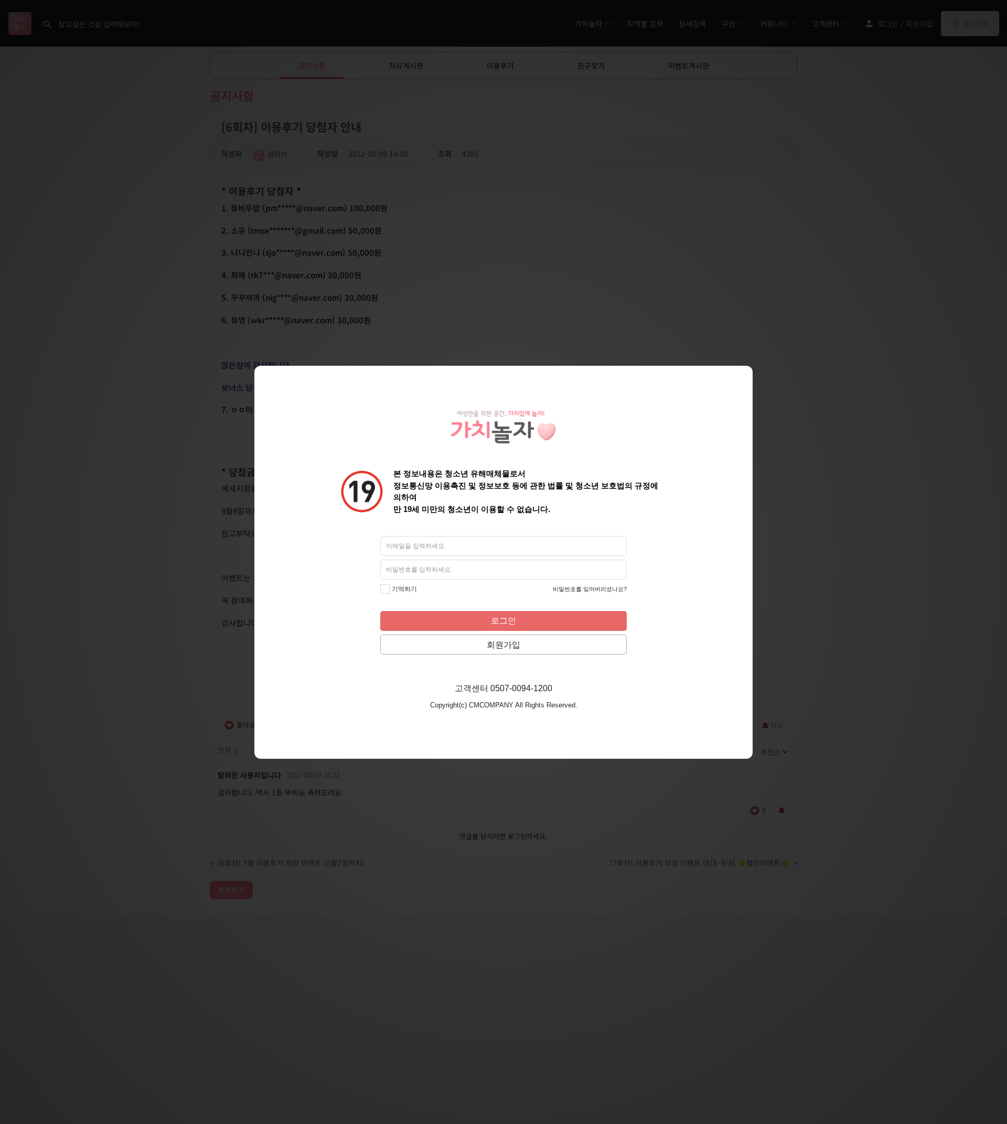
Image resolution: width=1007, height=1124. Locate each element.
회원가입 (503, 644)
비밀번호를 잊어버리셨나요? (590, 589)
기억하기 (404, 589)
